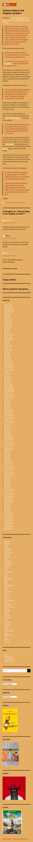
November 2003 (9, 522)
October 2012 (8, 324)
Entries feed (8, 657)
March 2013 (7, 317)
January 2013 (8, 322)
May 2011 (6, 344)
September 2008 (9, 396)
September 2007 (9, 422)
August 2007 (8, 424)
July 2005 (7, 478)
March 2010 (7, 359)
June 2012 (7, 330)
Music (6, 589)
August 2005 (8, 476)
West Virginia (9, 144)
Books (6, 546)
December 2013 (8, 311)
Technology (8, 622)
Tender (6, 626)
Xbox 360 (7, 642)
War (5, 637)
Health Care (7, 565)
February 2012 (8, 335)
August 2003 (8, 529)
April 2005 (7, 485)
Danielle (9, 220)
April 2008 (7, 407)
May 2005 (7, 483)
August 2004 (8, 502)
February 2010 (8, 361)
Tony (6, 202)
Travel (6, 628)
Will (7, 253)
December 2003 (9, 520)
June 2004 (7, 507)
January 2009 (8, 387)
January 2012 (8, 337)
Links (6, 574)
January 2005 (8, 492)
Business (7, 548)
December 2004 (9, 494)
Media (6, 581)
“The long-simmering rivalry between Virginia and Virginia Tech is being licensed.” (16, 20)
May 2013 (7, 315)
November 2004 (9, 496)
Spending (7, 615)
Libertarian (7, 572)
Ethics (6, 559)
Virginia (5, 148)
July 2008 (7, 400)
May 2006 (7, 457)
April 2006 (7, 459)
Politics (6, 602)
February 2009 (8, 385)
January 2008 (8, 413)
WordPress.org (8, 661)
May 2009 (7, 378)
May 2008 (7, 404)
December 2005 (9, 468)
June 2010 (7, 352)
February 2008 (8, 411)
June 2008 (7, 402)
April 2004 (7, 511)
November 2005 (9, 470)
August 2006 (8, 450)
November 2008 (9, 391)
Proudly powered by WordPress (21, 839)
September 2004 (9, 500)
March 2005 (8, 487)
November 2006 (9, 444)
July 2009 (7, 374)
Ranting (6, 609)
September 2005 (9, 474)
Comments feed (9, 659)
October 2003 (8, 524)
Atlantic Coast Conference (13, 118)
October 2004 (8, 498)
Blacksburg (8, 64)
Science (6, 613)
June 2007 (7, 428)
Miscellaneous (8, 585)
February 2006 (8, 463)
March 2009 (8, 383)
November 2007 (9, 418)
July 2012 (6, 328)
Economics (7, 557)
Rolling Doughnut (7, 839)
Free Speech (8, 561)
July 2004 (7, 505)
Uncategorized (8, 631)
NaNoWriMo (8, 591)
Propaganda (8, 605)
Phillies (6, 598)
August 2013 (7, 313)
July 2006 (7, 452)
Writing (6, 639)
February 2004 (8, 516)
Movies (6, 587)
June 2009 (7, 376)
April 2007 (7, 433)
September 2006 (9, 448)
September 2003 (9, 526)
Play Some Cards (9, 600)
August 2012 (7, 326)
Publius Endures (9, 607)
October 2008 (8, 394)
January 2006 (8, 465)
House (6, 570)
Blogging (7, 544)
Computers (7, 554)
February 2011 (8, 346)
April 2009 (7, 381)
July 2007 (7, 426)
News (5, 594)
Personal (7, 596)
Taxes (6, 620)
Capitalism (7, 550)
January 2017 (8, 304)
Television (7, 624)
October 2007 (8, 420)
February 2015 (8, 307)
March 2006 (8, 461)
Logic (6, 576)
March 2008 (8, 409)
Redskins (7, 611)
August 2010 (7, 350)
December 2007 (9, 415)
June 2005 (7, 481)
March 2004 (8, 513)
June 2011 (7, 341)
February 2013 (8, 320)
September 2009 (9, 370)
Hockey (6, 568)
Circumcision (8, 552)
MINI (5, 583)
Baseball (6, 541)
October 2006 (8, 446)
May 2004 (7, 509)
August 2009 (8, 372)
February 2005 (8, 489)
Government (8, 563)
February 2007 (8, 437)
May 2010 (7, 354)
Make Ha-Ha (8, 578)
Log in (6, 654)
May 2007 (7, 431)
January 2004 (8, 518)
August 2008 (8, 398)
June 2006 (7, 455)
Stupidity (7, 618)
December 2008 (9, 389)
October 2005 (8, 472)
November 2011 (8, 339)
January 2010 (8, 363)
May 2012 (7, 333)
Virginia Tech (22, 202)
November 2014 (8, 309)
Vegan (6, 633)
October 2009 (8, 367)
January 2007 (8, 439)
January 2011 (8, 348)
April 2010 (7, 357)
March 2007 (8, 435)
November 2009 (9, 365)
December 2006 (9, 441)
